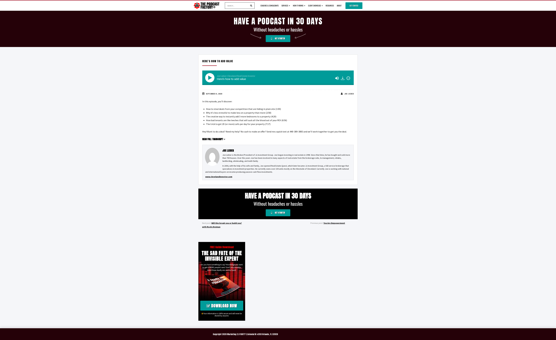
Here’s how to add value (217, 61)
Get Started (354, 5)
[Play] (210, 78)
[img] (348, 78)
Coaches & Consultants (269, 5)
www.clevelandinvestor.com (218, 176)
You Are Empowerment (334, 223)
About (339, 5)
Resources (330, 5)
